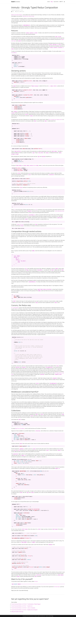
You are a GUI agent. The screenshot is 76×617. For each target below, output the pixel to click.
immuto (22, 11)
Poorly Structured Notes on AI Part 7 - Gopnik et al (21, 606)
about (48, 1)
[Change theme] (64, 1)
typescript (18, 11)
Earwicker (15, 1)
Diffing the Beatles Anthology (17, 611)
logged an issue (20, 224)
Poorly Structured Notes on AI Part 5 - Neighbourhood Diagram (24, 609)
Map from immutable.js (20, 428)
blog (52, 1)
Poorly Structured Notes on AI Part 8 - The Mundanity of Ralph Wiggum (26, 604)
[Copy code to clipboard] (64, 55)
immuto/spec (57, 586)
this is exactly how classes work (55, 119)
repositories (56, 1)
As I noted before (15, 307)
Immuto (36, 581)
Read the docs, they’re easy (28, 16)
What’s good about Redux (16, 14)
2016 (13, 11)
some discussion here (59, 211)
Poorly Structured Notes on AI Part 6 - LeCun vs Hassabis (23, 607)
